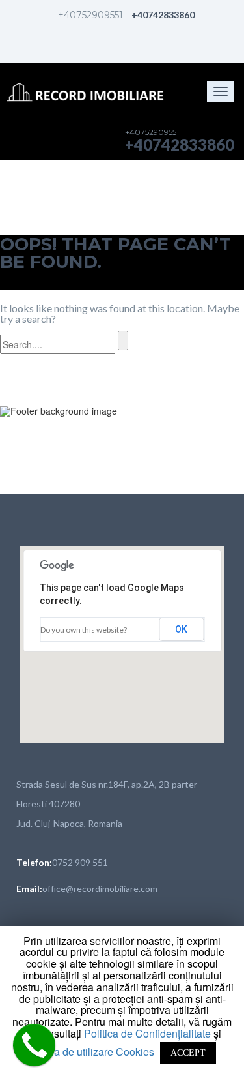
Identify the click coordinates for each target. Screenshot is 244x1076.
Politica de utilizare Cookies (89, 1051)
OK (181, 629)
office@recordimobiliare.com (99, 888)
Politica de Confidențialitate (148, 1033)
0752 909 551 (80, 862)
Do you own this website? (83, 630)
